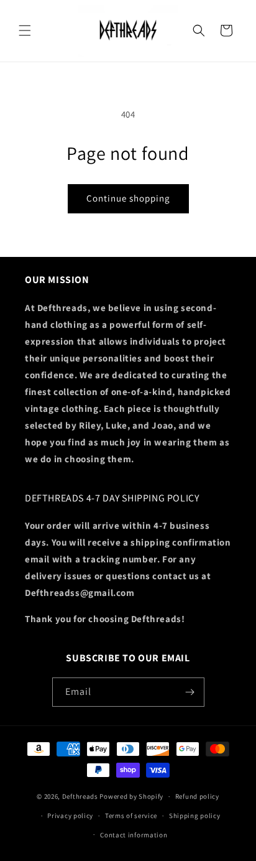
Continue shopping (128, 198)
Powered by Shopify (131, 796)
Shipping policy (195, 815)
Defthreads (80, 796)
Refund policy (197, 796)
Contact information (133, 835)
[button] (25, 30)
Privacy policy (70, 815)
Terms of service (131, 815)
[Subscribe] (190, 692)
